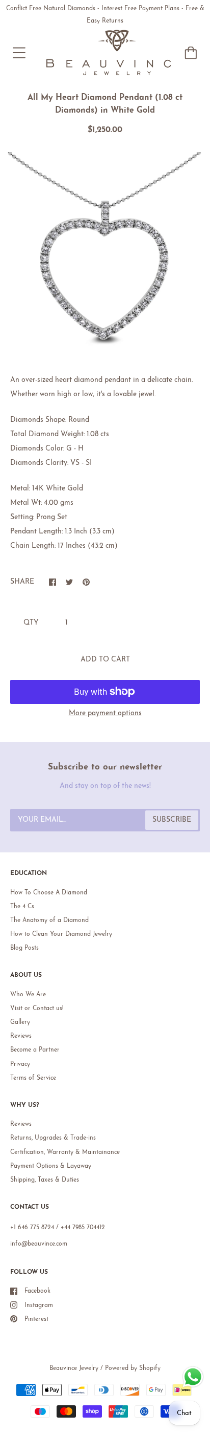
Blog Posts (24, 948)
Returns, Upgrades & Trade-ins (53, 1138)
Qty (31, 623)
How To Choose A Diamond (48, 893)
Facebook (37, 1291)
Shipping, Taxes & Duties (44, 1180)
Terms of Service (33, 1078)
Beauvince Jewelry (73, 1368)
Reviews (21, 1036)
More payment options (105, 713)
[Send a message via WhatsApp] (193, 1377)
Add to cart (105, 659)
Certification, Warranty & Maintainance (65, 1152)
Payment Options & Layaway (50, 1166)
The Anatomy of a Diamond (49, 920)
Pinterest (36, 1319)
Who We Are (28, 995)
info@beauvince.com (38, 1244)
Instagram (38, 1305)
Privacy (20, 1064)
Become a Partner (35, 1050)
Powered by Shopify (133, 1368)
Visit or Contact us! (36, 1008)
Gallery (20, 1022)
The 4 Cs (22, 907)
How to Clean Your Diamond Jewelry (61, 934)
